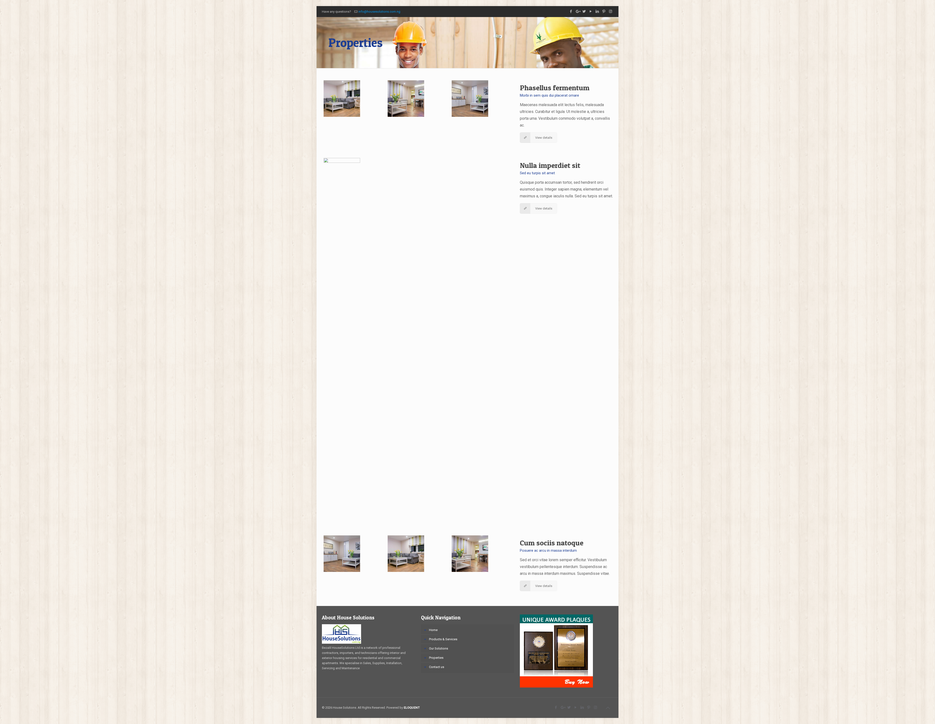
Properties (436, 658)
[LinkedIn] (597, 11)
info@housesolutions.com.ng (379, 11)
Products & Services (443, 639)
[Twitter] (584, 11)
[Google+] (577, 11)
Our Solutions (438, 648)
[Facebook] (571, 11)
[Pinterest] (604, 11)
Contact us (436, 667)
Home (433, 630)
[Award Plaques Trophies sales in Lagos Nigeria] (556, 686)
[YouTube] (590, 11)
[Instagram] (610, 11)
